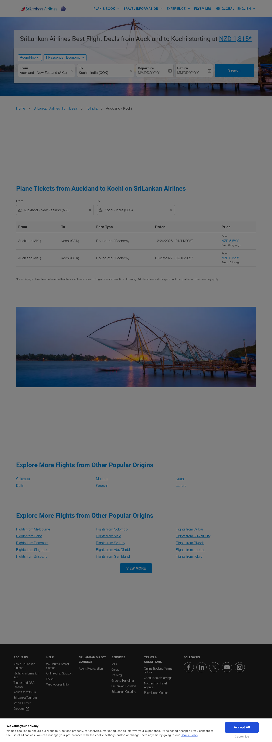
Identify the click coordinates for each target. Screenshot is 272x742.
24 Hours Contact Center (57, 666)
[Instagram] (240, 667)
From (24, 68)
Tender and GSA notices (24, 684)
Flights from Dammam (32, 543)
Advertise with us (25, 692)
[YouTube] (227, 667)
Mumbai (102, 479)
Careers (22, 709)
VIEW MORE (136, 568)
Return (182, 68)
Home (20, 108)
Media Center (22, 703)
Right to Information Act (26, 675)
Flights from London (190, 550)
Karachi (102, 485)
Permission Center (156, 692)
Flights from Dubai (189, 529)
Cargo (115, 669)
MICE (115, 664)
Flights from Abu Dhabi (113, 550)
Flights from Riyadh (190, 543)
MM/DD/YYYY (149, 73)
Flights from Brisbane (31, 556)
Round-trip (28, 57)
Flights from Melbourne (33, 529)
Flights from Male (108, 536)
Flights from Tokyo (189, 556)
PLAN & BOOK (107, 8)
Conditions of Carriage (158, 678)
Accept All (242, 727)
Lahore (181, 485)
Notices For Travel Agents (155, 685)
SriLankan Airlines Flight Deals (56, 108)
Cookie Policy (189, 735)
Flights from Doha (29, 536)
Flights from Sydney (110, 543)
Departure (146, 68)
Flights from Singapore (33, 550)
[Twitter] (214, 667)
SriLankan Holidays (124, 686)
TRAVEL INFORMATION (143, 8)
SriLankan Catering (124, 691)
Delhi (20, 485)
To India (92, 108)
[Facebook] (189, 667)
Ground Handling (123, 680)
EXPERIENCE (179, 8)
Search (234, 70)
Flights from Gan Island (113, 556)
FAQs (49, 679)
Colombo (23, 479)
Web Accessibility (57, 684)
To (81, 68)
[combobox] (44, 73)
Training (117, 675)
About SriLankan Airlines (24, 666)
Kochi (180, 479)
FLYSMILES (202, 8)
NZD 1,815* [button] (235, 38)
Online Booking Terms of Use (158, 670)
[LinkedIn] (201, 667)
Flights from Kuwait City (193, 536)
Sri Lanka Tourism (25, 697)
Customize (242, 736)
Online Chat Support (59, 673)
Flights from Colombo (112, 529)
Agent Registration (91, 668)
